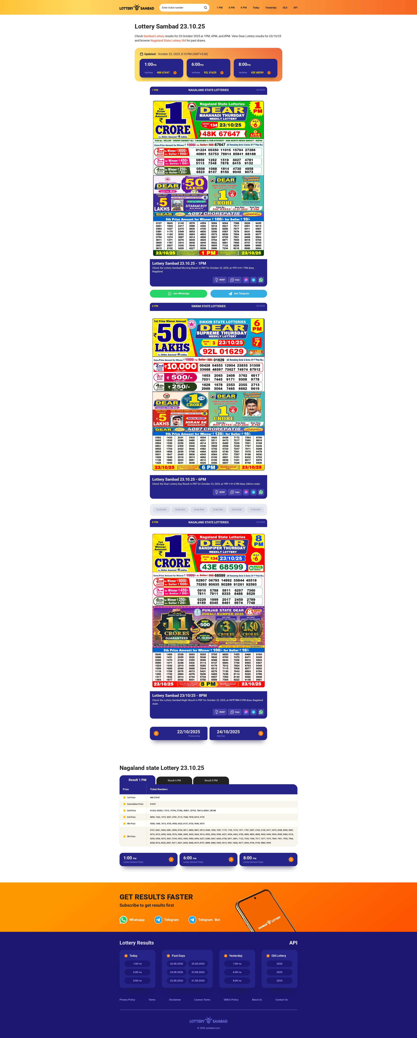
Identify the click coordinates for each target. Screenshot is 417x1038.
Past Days (178, 955)
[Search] (205, 8)
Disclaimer (175, 999)
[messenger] (246, 280)
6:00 (137, 972)
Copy (237, 280)
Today (256, 7)
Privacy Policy (127, 999)
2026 (279, 963)
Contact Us (282, 999)
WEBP (222, 280)
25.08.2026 (180, 509)
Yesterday (271, 7)
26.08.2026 (161, 509)
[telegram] (253, 280)
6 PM (232, 7)
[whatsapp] (261, 280)
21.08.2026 (256, 509)
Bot (209, 920)
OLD (285, 7)
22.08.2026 (237, 509)
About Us (257, 999)
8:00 (137, 980)
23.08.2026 (218, 509)
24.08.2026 (199, 509)
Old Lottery (279, 955)
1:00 (137, 963)
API (295, 7)
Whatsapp (137, 920)
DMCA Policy (231, 999)
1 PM (220, 7)
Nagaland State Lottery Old (168, 40)
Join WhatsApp (181, 293)
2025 (279, 972)
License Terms (202, 999)
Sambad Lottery (154, 36)
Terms (152, 999)
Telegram (171, 920)
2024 (279, 980)
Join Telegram (241, 293)
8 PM (244, 7)
